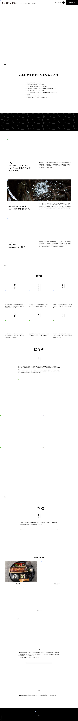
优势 (29, 3)
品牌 (20, 3)
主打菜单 (34, 3)
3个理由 (25, 3)
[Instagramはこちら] (63, 2)
